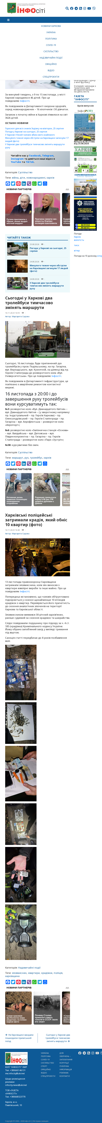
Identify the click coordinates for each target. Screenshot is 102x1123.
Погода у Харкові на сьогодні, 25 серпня (26, 131)
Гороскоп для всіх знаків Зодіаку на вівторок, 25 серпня (34, 128)
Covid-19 (51, 45)
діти (22, 177)
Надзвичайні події (51, 57)
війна (15, 177)
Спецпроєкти (51, 76)
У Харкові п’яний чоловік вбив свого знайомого (30, 134)
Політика (51, 38)
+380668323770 (18, 1096)
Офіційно (51, 64)
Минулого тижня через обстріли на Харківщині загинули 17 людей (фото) (49, 268)
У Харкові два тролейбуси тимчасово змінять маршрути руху (47, 285)
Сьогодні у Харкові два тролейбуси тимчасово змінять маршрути (57, 1038)
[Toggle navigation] (8, 20)
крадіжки (46, 972)
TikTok (30, 161)
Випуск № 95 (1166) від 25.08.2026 (84, 142)
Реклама (64, 1072)
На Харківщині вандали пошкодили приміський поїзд (19, 1038)
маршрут (17, 457)
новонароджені (35, 177)
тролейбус (36, 457)
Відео (51, 70)
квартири (34, 972)
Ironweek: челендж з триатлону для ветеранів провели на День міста (85, 89)
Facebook (35, 155)
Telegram (48, 155)
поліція (58, 972)
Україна (51, 32)
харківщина (12, 976)
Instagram (17, 158)
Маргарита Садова (20, 316)
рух (26, 457)
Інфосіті (24, 100)
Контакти (65, 1076)
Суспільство (51, 51)
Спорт (44, 1066)
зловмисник (19, 972)
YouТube (16, 161)
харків (50, 177)
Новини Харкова (51, 26)
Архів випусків (85, 106)
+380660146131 (18, 1070)
